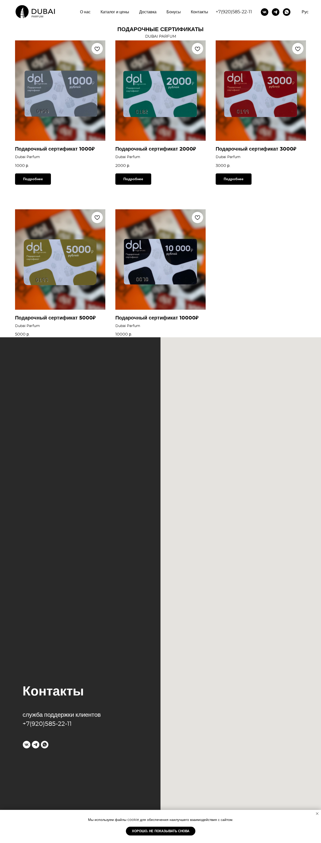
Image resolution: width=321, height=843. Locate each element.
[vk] (264, 12)
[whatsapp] (286, 12)
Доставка (147, 12)
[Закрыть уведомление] (317, 813)
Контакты (199, 12)
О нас (85, 12)
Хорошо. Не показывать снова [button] (160, 831)
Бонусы (174, 12)
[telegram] (275, 12)
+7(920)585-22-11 (234, 12)
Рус (305, 12)
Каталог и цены (115, 12)
